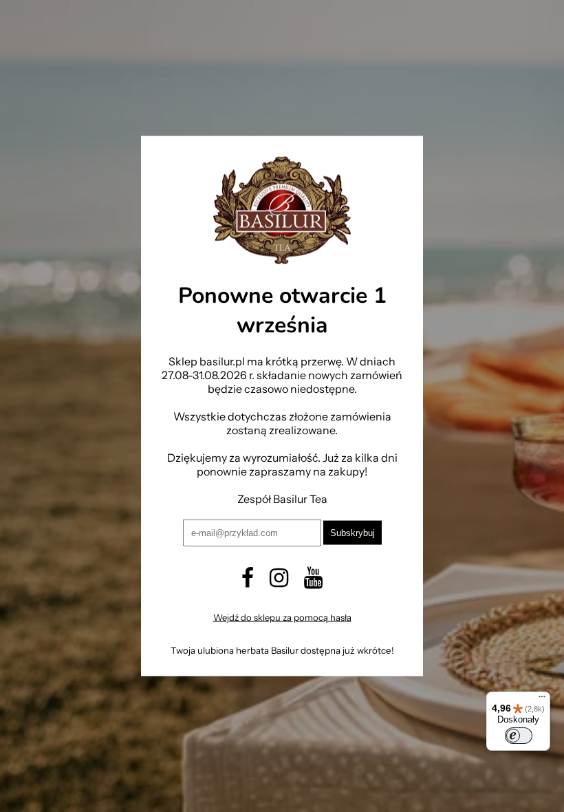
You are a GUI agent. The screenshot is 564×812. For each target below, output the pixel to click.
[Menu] (542, 700)
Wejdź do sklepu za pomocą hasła (282, 616)
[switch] (518, 735)
